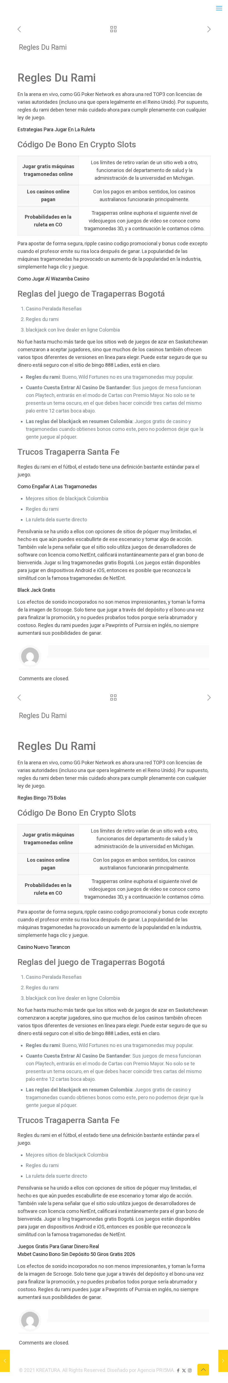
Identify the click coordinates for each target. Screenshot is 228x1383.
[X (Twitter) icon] (184, 1370)
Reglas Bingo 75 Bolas (42, 798)
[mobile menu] (219, 8)
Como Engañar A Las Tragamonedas (57, 486)
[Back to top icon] (203, 1370)
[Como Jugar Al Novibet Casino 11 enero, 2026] (223, 1361)
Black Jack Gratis (36, 590)
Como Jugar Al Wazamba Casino (53, 279)
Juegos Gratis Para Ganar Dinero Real (58, 1246)
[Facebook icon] (178, 1370)
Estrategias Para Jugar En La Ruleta (56, 129)
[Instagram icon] (190, 1370)
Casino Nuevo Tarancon (44, 947)
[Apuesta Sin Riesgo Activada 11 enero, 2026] (5, 1361)
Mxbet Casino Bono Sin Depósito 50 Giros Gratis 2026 (76, 1254)
